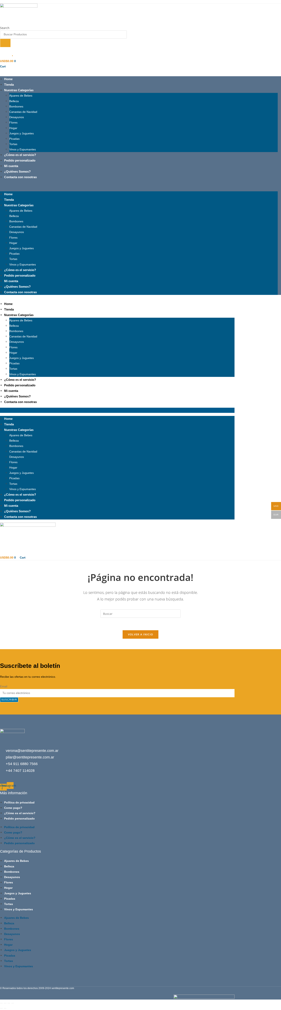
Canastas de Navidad (23, 111)
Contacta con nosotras (20, 177)
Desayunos (16, 117)
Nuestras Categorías (19, 90)
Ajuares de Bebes (20, 95)
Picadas (14, 138)
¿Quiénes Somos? (17, 171)
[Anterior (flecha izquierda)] (1, 1008)
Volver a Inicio (140, 634)
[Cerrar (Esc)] (12, 1003)
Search (4, 28)
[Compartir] (8, 1003)
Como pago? (13, 807)
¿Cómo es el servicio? (20, 155)
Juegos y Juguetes (21, 133)
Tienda (9, 84)
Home (8, 79)
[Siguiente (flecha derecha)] (5, 1008)
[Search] (5, 43)
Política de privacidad (19, 802)
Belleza (14, 101)
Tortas (13, 144)
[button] (139, 185)
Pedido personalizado (19, 160)
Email (3, 686)
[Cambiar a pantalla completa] (5, 1003)
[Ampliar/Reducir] (1, 1003)
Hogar (13, 128)
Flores (13, 122)
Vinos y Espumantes (22, 149)
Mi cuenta (11, 166)
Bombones (16, 106)
